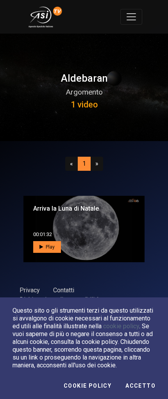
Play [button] (50, 247)
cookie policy (121, 326)
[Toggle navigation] (131, 17)
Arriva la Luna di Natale (66, 208)
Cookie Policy (87, 385)
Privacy (30, 290)
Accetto (140, 385)
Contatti (63, 290)
